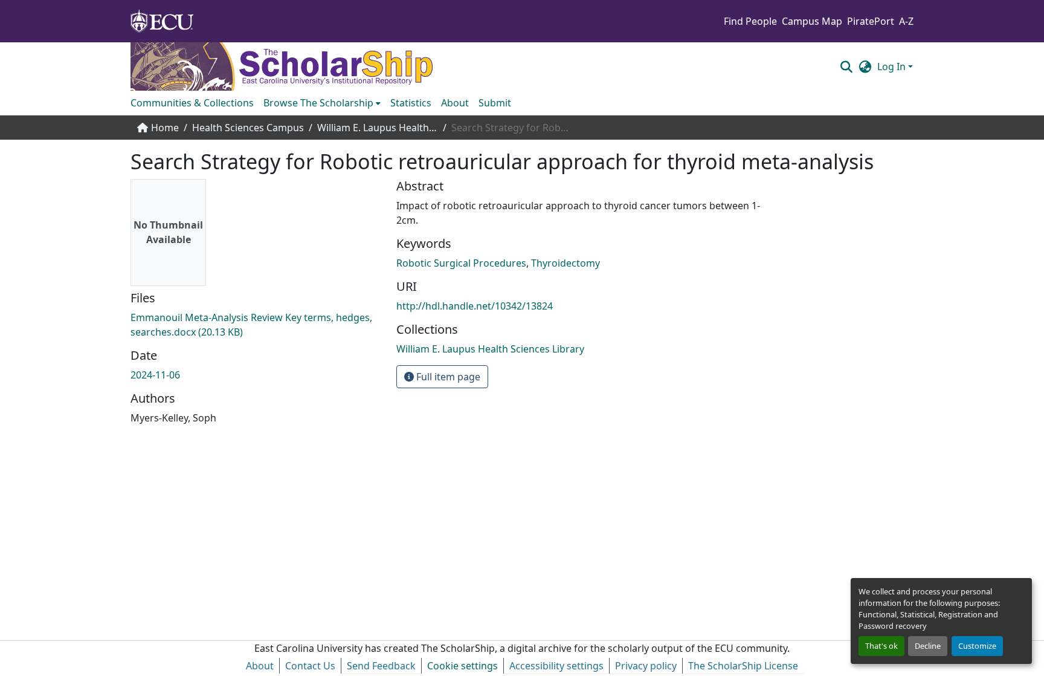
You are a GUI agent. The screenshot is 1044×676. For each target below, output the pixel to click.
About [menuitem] (455, 102)
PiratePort (870, 21)
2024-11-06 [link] (155, 375)
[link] (256, 324)
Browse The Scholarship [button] (318, 102)
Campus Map (812, 21)
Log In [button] (892, 66)
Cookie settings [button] (462, 665)
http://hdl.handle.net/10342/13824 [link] (474, 306)
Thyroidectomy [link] (565, 263)
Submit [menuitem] (494, 102)
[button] (846, 66)
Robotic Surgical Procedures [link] (461, 263)
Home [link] (165, 127)
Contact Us (310, 665)
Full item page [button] (447, 376)
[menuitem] (322, 103)
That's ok (881, 645)
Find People (750, 21)
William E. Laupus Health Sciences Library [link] (377, 127)
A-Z (906, 21)
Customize (977, 645)
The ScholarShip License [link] (743, 665)
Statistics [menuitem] (410, 102)
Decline (928, 645)
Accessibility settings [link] (556, 665)
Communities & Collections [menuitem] (192, 102)
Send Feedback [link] (381, 665)
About (260, 665)
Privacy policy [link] (646, 665)
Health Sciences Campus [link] (248, 127)
